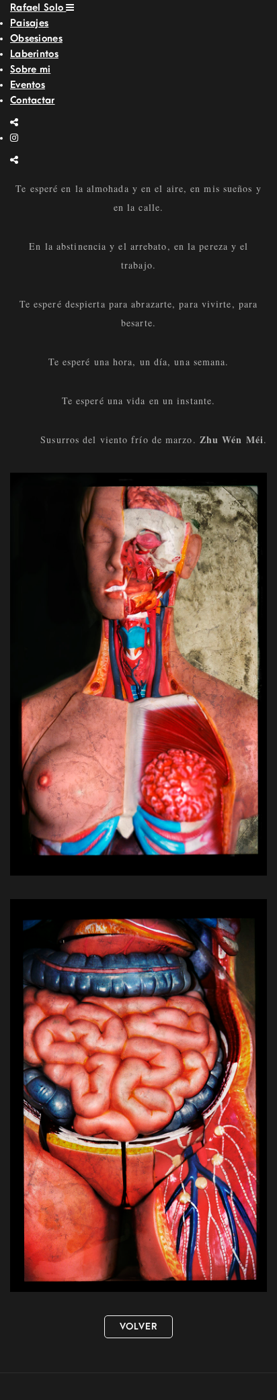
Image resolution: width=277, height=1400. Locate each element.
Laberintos (34, 54)
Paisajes (29, 23)
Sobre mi (30, 69)
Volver (138, 1326)
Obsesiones (36, 38)
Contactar (32, 100)
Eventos (27, 85)
